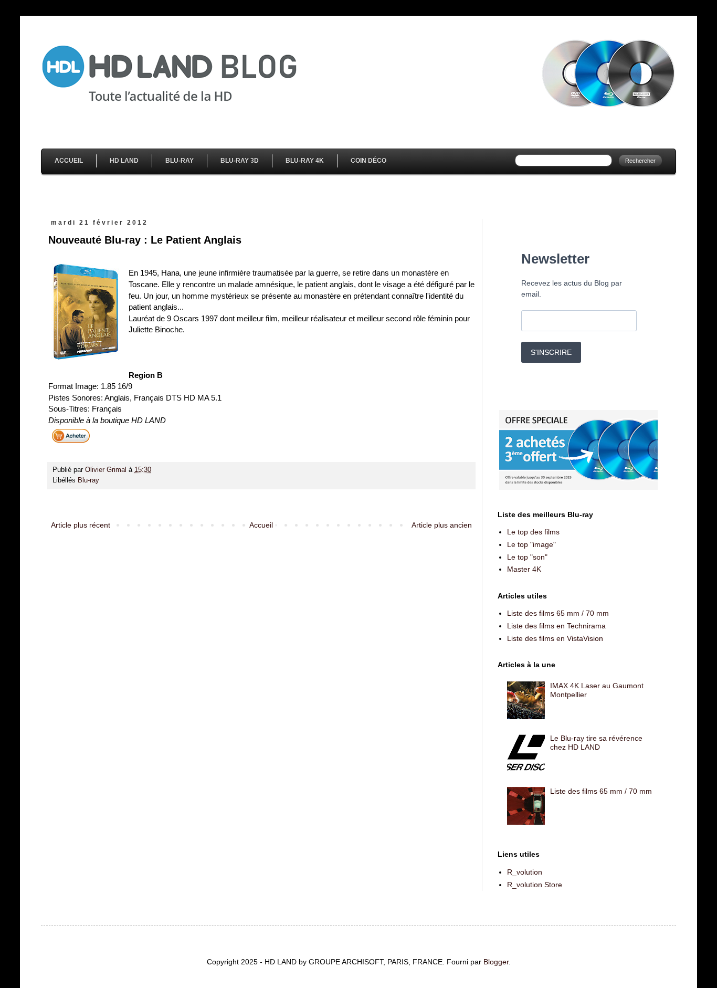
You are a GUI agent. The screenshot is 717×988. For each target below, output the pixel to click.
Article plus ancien (442, 525)
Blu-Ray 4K (305, 160)
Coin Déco (368, 160)
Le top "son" (527, 557)
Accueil (69, 160)
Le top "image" (531, 544)
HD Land (124, 160)
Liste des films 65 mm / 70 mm (558, 613)
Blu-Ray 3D (239, 160)
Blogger (496, 962)
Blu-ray (88, 480)
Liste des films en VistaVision (555, 638)
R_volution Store (534, 884)
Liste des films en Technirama (556, 626)
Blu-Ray (179, 160)
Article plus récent (80, 525)
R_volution (524, 872)
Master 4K (524, 569)
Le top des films (533, 532)
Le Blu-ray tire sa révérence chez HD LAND (596, 742)
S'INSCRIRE (551, 352)
